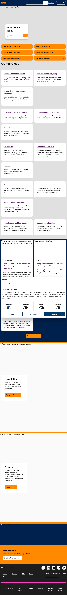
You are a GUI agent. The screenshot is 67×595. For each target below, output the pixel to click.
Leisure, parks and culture (47, 185)
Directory (14, 574)
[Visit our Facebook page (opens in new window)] (43, 568)
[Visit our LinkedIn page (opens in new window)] (64, 568)
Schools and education (46, 223)
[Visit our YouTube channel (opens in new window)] (53, 568)
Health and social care (45, 147)
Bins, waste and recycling (47, 74)
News (31, 574)
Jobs (23, 574)
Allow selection (33, 314)
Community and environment (48, 112)
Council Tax (8, 147)
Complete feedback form (11, 558)
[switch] (25, 307)
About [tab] (55, 284)
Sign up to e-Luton (11, 395)
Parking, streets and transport (15, 202)
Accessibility (9, 589)
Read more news (32, 336)
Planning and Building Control (15, 223)
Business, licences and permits (16, 112)
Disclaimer (40, 589)
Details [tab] (34, 284)
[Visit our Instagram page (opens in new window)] (48, 568)
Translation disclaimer (52, 577)
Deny (12, 314)
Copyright (30, 589)
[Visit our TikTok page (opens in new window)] (58, 568)
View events (9, 487)
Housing (7, 166)
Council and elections (12, 128)
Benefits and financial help (14, 74)
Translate (51, 3)
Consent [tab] (11, 284)
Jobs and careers (10, 185)
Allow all (54, 314)
